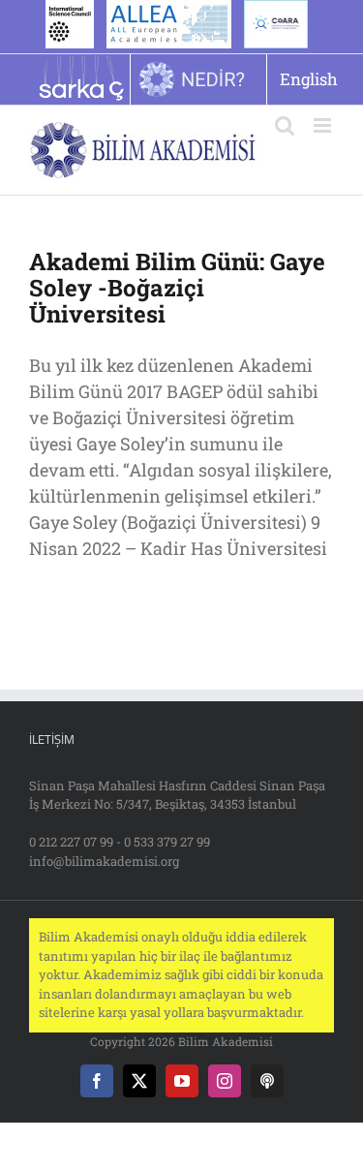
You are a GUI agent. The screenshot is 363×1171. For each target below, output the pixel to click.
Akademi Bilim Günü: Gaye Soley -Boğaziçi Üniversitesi (177, 287)
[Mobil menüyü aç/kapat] (324, 125)
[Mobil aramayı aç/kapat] (284, 125)
